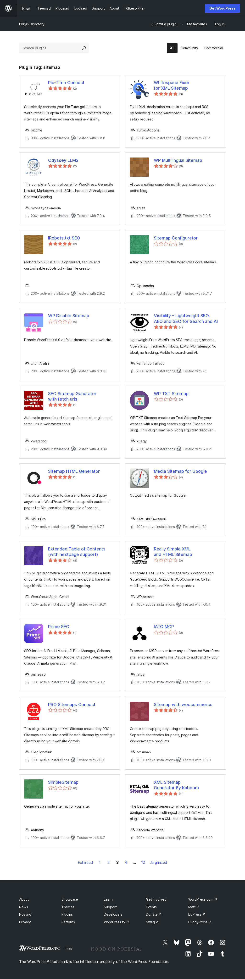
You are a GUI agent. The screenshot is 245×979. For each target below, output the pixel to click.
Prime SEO (58, 626)
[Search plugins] (84, 48)
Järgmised (158, 862)
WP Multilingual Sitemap (178, 160)
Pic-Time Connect (66, 82)
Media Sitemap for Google (180, 471)
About (24, 899)
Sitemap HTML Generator (74, 471)
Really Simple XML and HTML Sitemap (173, 551)
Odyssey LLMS (63, 160)
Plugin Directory (32, 24)
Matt (194, 907)
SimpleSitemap (63, 782)
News (23, 907)
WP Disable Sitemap (68, 315)
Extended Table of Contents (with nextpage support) (77, 551)
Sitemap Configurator (176, 237)
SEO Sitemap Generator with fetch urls (72, 396)
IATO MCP (164, 626)
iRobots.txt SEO (64, 237)
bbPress (197, 914)
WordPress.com (202, 899)
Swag (152, 922)
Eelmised (85, 862)
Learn (108, 899)
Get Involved (156, 899)
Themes (67, 907)
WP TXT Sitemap (171, 393)
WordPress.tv (116, 922)
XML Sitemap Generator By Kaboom (176, 785)
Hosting (25, 914)
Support (110, 907)
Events (151, 907)
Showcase (69, 899)
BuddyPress (200, 922)
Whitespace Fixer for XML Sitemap (171, 85)
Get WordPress (222, 8)
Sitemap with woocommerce (183, 704)
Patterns (68, 922)
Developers (113, 914)
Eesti (68, 949)
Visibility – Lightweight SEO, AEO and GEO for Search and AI (186, 318)
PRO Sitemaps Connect (71, 704)
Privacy (25, 922)
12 (143, 862)
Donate (154, 914)
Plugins (67, 914)
